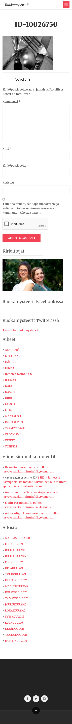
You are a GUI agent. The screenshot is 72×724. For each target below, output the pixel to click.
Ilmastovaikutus (18, 374)
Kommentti (11, 101)
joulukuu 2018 (15, 550)
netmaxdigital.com (18, 513)
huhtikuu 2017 (16, 580)
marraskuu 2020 (17, 538)
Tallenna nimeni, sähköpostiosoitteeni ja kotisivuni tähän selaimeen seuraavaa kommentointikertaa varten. (31, 208)
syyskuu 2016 (14, 616)
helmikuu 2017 (16, 592)
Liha (8, 410)
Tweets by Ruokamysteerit (20, 330)
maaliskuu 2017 (16, 586)
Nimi (7, 148)
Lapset (10, 404)
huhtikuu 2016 (16, 640)
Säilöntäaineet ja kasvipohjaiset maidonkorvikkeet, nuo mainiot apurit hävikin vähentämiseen (34, 482)
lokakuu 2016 (15, 610)
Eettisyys (12, 355)
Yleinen (11, 446)
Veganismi (13, 434)
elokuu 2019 (14, 544)
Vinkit (10, 440)
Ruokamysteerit (17, 5)
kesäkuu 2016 (15, 628)
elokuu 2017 (14, 562)
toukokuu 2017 (16, 574)
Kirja (9, 398)
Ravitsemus (14, 422)
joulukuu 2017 (15, 556)
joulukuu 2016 (15, 604)
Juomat (10, 380)
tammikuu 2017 (16, 598)
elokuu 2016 (14, 622)
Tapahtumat (15, 428)
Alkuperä (12, 349)
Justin (9, 502)
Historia (11, 368)
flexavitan (12, 467)
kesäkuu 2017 (14, 568)
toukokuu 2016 (16, 634)
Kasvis (10, 392)
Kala (9, 386)
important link (15, 492)
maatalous (13, 416)
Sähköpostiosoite (16, 165)
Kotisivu (8, 182)
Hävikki (11, 362)
